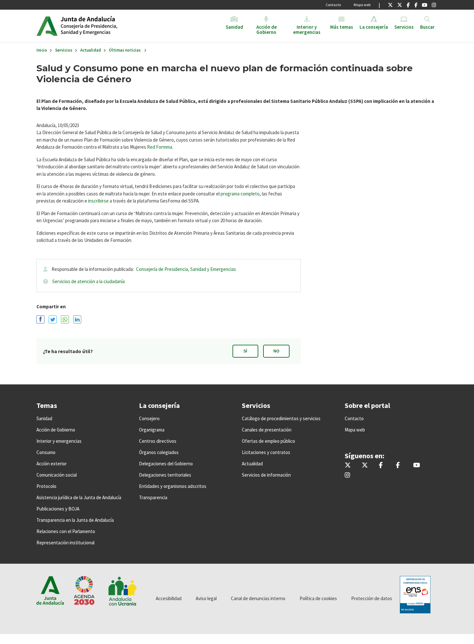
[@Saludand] (424, 5)
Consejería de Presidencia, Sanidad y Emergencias (186, 269)
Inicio (110, 26)
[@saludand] (399, 5)
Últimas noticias (125, 50)
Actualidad (90, 50)
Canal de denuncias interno (258, 598)
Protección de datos (371, 598)
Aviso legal (206, 598)
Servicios (63, 50)
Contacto (333, 4)
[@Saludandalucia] (415, 5)
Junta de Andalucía (46, 26)
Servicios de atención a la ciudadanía (88, 281)
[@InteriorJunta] (390, 5)
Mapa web (362, 4)
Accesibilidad (169, 598)
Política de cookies (318, 598)
